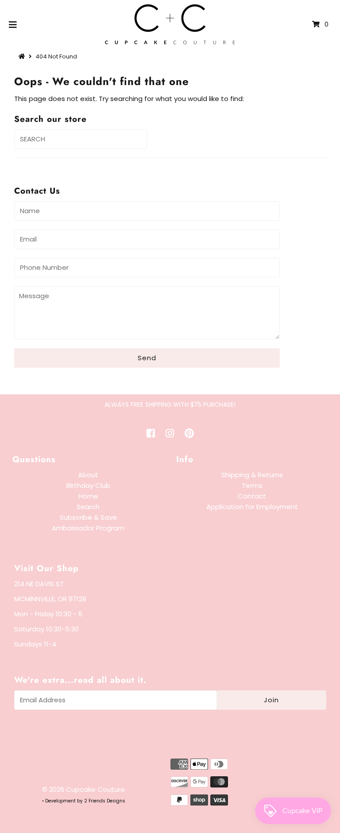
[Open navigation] (13, 24)
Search (88, 506)
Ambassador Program (88, 528)
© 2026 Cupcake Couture (83, 789)
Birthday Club (88, 485)
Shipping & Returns (252, 474)
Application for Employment (252, 506)
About (88, 474)
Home (88, 496)
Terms (252, 485)
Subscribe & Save (88, 517)
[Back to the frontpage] (23, 56)
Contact (252, 496)
